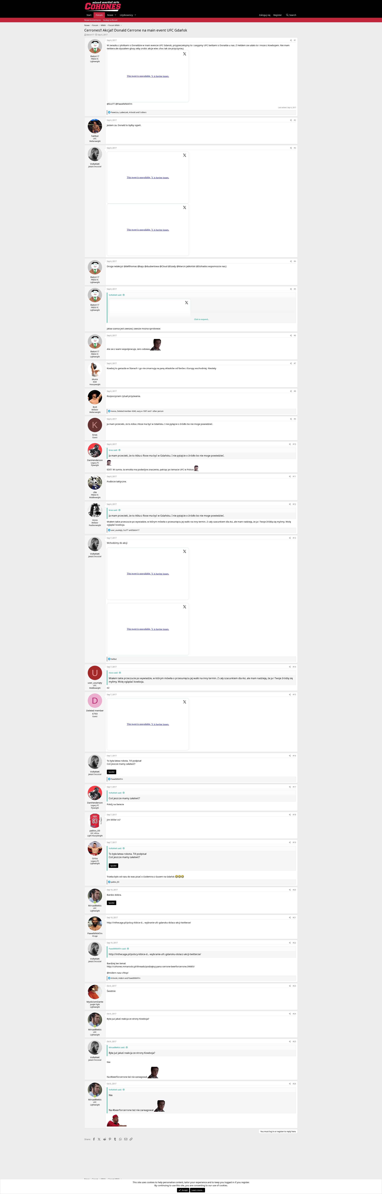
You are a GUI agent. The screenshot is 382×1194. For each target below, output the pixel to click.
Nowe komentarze (92, 20)
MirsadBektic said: (117, 1047)
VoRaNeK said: (115, 295)
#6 (295, 335)
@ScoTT (111, 103)
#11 (294, 476)
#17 (294, 787)
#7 (295, 363)
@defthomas (130, 266)
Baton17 (90, 34)
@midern (111, 972)
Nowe (110, 14)
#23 (294, 986)
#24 (294, 1013)
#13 (294, 538)
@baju (140, 266)
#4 (295, 261)
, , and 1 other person (137, 411)
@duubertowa (151, 266)
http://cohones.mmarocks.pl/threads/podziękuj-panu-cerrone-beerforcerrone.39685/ (151, 966)
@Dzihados (202, 266)
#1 (295, 40)
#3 (295, 148)
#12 (294, 504)
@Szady (172, 266)
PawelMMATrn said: (117, 948)
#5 (295, 289)
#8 (295, 391)
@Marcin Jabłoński (186, 266)
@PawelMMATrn (123, 103)
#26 (294, 1083)
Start (89, 14)
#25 (294, 1041)
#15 (294, 694)
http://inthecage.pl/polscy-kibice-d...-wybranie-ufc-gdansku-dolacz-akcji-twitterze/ (149, 922)
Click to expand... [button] (201, 319)
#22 (294, 942)
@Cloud (163, 266)
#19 (294, 842)
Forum (99, 14)
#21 (294, 917)
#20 (294, 889)
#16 (294, 755)
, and (125, 530)
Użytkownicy (126, 14)
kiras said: (113, 450)
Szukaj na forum (110, 20)
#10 (294, 444)
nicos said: (113, 672)
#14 (294, 667)
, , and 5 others (128, 112)
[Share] (291, 40)
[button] (115, 15)
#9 (295, 419)
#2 (295, 120)
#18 (294, 814)
